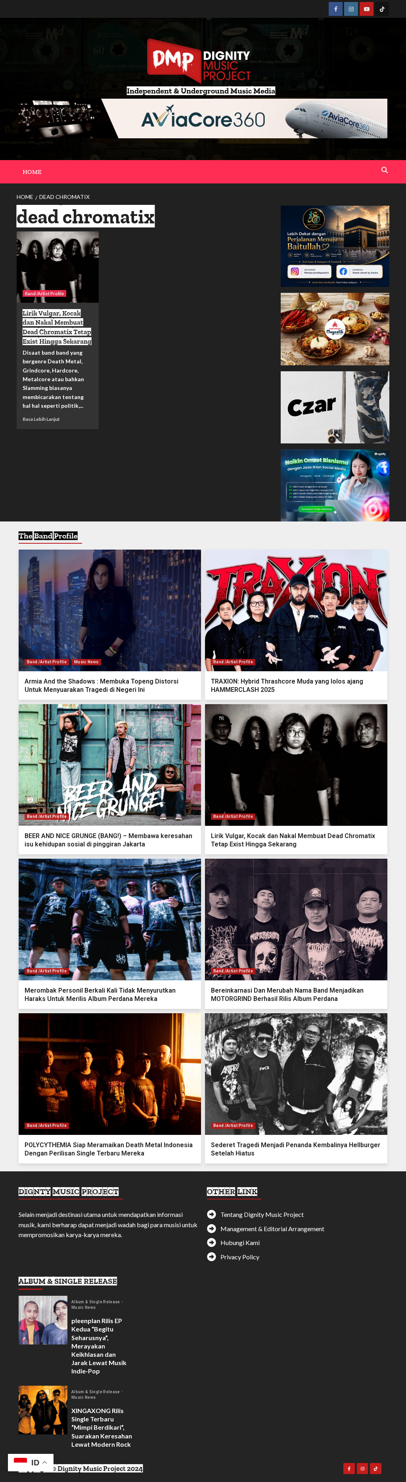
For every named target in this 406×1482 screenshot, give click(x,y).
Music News (86, 662)
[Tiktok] (382, 9)
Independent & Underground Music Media (201, 90)
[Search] (384, 170)
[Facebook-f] (349, 1468)
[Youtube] (366, 9)
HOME (32, 172)
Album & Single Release (96, 1302)
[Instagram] (351, 9)
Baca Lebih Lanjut (41, 419)
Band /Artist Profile (44, 293)
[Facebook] (336, 9)
